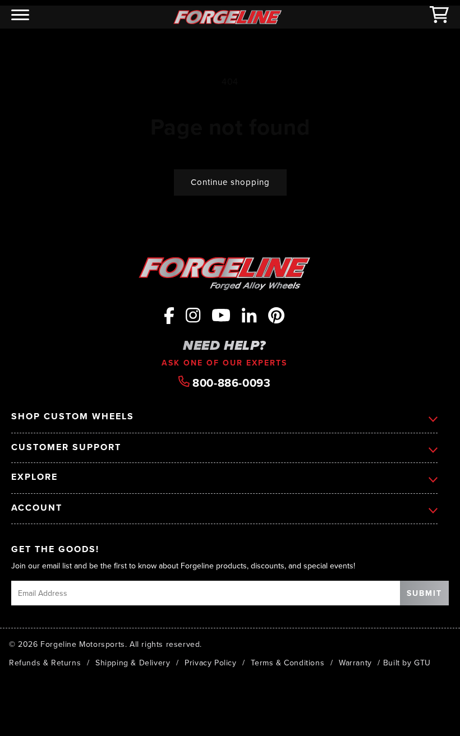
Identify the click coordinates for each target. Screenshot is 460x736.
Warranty (355, 662)
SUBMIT (424, 593)
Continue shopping (230, 182)
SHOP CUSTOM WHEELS (72, 416)
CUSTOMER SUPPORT (66, 447)
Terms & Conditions (287, 662)
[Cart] (439, 17)
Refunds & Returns (45, 662)
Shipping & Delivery (132, 662)
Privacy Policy (210, 662)
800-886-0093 (230, 382)
